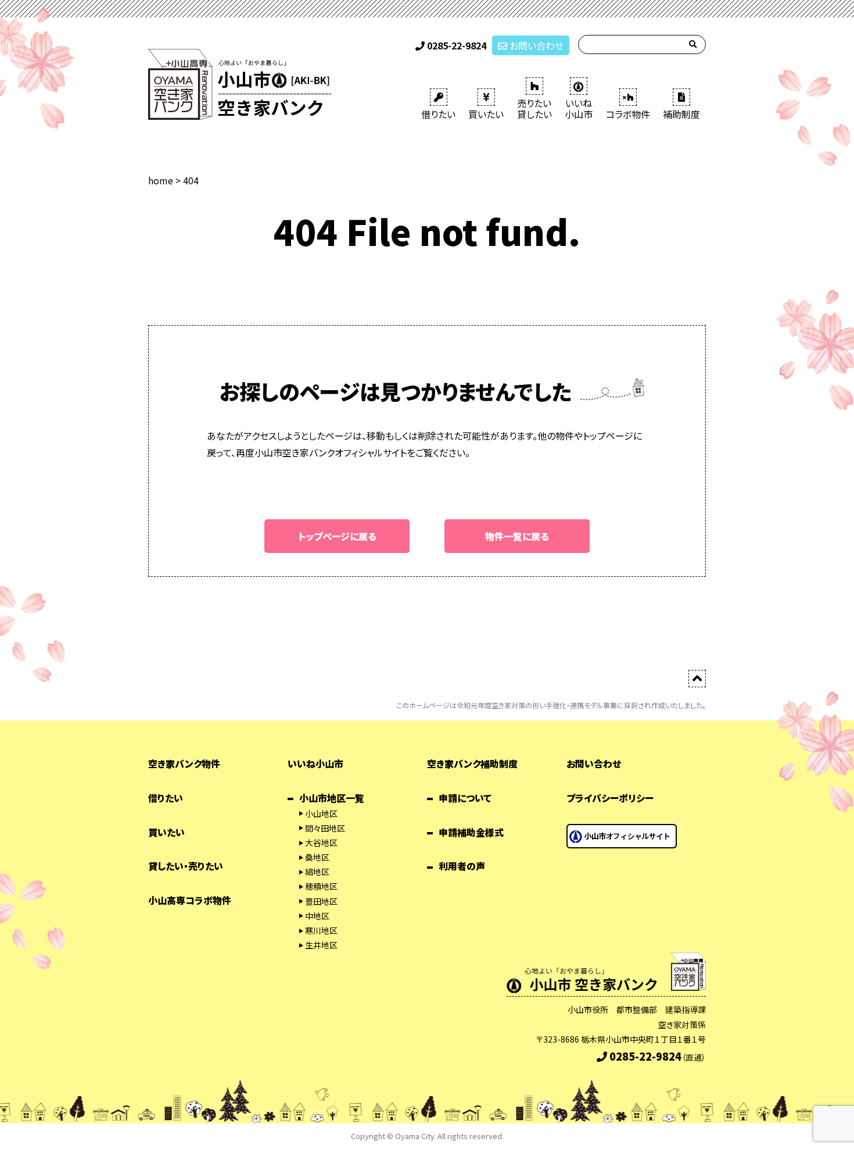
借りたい (438, 114)
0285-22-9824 (455, 45)
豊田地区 (321, 901)
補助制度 (681, 114)
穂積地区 (321, 886)
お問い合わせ (535, 45)
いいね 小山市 (579, 108)
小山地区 (321, 813)
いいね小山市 (315, 763)
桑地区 (317, 857)
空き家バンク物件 (184, 763)
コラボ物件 (628, 114)
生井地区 (321, 945)
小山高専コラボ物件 (189, 900)
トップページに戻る (337, 536)
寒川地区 (321, 930)
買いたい (486, 114)
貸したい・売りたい (185, 866)
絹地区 (317, 871)
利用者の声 (462, 866)
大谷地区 (321, 842)
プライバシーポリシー (610, 798)
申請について (465, 798)
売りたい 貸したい (534, 108)
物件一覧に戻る (517, 536)
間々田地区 (325, 828)
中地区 (317, 916)
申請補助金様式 (471, 832)
